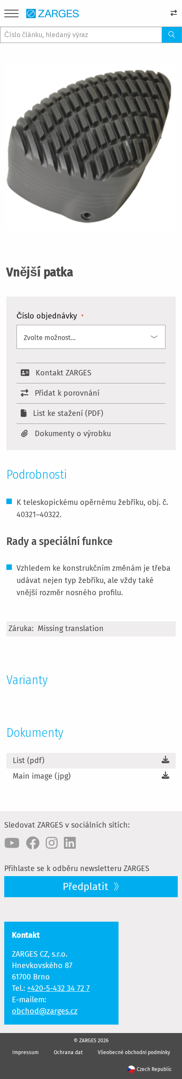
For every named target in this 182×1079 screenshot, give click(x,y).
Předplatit (87, 887)
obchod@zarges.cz (44, 1011)
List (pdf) (28, 760)
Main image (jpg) (42, 776)
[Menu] (11, 15)
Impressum (25, 1052)
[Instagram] (52, 843)
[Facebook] (32, 843)
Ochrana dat (68, 1052)
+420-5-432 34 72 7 (58, 988)
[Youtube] (11, 843)
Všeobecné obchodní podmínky (134, 1052)
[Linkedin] (70, 843)
